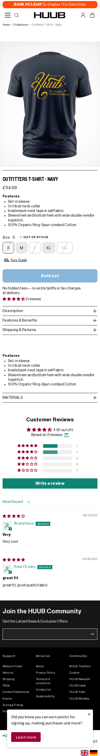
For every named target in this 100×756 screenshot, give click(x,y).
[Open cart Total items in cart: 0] (92, 15)
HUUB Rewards (79, 679)
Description (13, 311)
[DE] (93, 753)
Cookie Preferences (16, 692)
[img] (14, 516)
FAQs (6, 685)
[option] (93, 753)
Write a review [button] (50, 483)
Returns (8, 672)
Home (6, 24)
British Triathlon (80, 666)
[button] (14, 299)
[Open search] (16, 15)
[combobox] (84, 753)
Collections (21, 24)
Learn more (26, 737)
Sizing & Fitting (13, 705)
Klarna (7, 698)
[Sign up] (92, 634)
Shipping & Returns (19, 330)
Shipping (9, 679)
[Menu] (8, 15)
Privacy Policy (45, 672)
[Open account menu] (83, 15)
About (40, 666)
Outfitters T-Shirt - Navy (47, 24)
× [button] (89, 714)
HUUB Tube (77, 692)
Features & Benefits (20, 320)
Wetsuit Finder (13, 666)
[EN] (84, 753)
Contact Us (43, 689)
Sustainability (45, 696)
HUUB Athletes (79, 698)
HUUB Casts (77, 685)
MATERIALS (13, 398)
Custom (74, 672)
